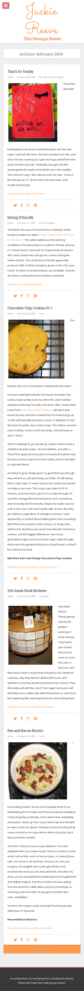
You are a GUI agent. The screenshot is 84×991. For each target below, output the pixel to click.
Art (40, 77)
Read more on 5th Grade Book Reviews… (31, 707)
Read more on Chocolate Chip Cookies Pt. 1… (33, 567)
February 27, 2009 (26, 222)
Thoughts (59, 77)
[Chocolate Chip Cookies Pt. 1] (15, 578)
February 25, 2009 (26, 596)
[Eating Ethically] (15, 295)
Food (41, 222)
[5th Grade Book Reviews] (15, 718)
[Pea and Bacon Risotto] (15, 939)
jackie (10, 77)
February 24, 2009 (26, 736)
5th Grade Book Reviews (26, 591)
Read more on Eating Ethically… (25, 284)
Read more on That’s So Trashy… (26, 193)
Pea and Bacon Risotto (25, 731)
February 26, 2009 (26, 313)
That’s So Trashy (20, 71)
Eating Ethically (20, 217)
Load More (42, 949)
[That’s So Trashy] (15, 205)
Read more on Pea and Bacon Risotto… (30, 928)
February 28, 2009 (26, 77)
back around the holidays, (36, 410)
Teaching (48, 77)
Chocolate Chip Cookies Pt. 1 (30, 308)
